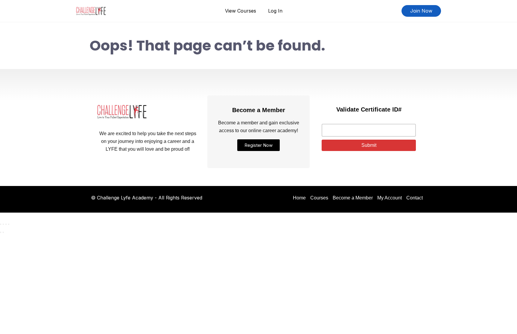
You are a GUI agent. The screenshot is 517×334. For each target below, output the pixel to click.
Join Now (421, 11)
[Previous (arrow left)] (0, 232)
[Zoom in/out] (0, 224)
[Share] (6, 224)
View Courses (240, 11)
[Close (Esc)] (8, 224)
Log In (275, 11)
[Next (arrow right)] (3, 232)
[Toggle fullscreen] (3, 224)
